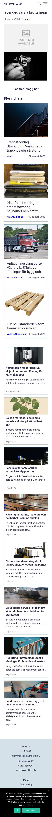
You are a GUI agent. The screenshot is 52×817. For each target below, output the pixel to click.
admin (27, 19)
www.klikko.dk (28, 770)
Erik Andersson (15, 277)
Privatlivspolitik (31, 810)
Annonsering (26, 784)
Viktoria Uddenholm (17, 334)
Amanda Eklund (15, 217)
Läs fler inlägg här (26, 89)
